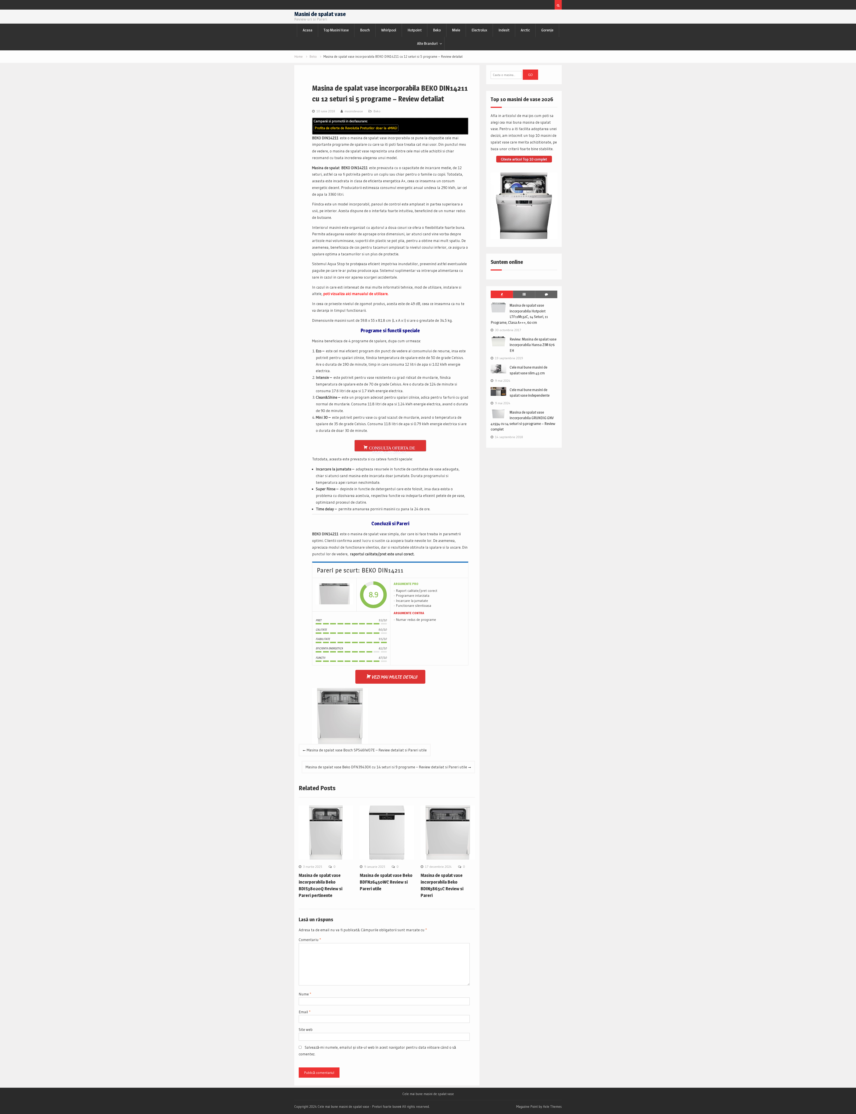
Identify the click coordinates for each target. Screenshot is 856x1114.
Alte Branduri (427, 43)
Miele (456, 30)
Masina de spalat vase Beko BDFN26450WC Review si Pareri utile (386, 882)
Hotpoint (414, 30)
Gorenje (547, 30)
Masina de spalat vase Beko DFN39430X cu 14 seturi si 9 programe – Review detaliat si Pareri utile (386, 767)
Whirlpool (388, 30)
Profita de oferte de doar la (356, 128)
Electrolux (479, 30)
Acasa (307, 30)
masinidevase (354, 111)
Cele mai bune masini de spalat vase (428, 1094)
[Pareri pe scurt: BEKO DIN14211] (334, 594)
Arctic (525, 30)
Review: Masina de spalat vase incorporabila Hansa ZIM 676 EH (533, 345)
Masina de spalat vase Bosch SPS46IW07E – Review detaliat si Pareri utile (367, 750)
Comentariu (310, 939)
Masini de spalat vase (320, 13)
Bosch (365, 30)
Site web (306, 1029)
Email (305, 1011)
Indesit (503, 30)
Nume (305, 994)
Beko (437, 30)
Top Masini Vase (336, 30)
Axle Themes (552, 1106)
